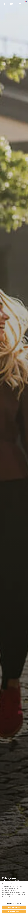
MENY (21, 3)
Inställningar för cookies (14, 903)
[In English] (26, 1)
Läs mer (10, 899)
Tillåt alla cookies (14, 911)
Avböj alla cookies (14, 907)
